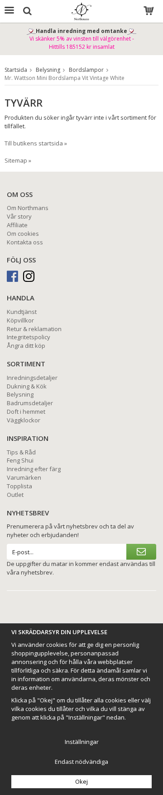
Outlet (15, 495)
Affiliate (17, 225)
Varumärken (24, 477)
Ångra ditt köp (26, 345)
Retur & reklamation (34, 329)
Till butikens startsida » (36, 143)
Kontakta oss (25, 242)
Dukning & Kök (27, 386)
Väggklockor (23, 420)
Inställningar (82, 742)
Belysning (20, 394)
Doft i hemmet (26, 411)
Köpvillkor (20, 320)
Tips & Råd (21, 452)
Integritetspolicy (28, 337)
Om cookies (23, 233)
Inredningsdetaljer (32, 378)
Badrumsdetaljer (30, 403)
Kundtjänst (22, 312)
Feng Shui (20, 460)
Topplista (19, 486)
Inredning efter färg (34, 469)
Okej (81, 781)
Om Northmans (27, 208)
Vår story (19, 216)
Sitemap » (18, 160)
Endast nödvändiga (81, 762)
